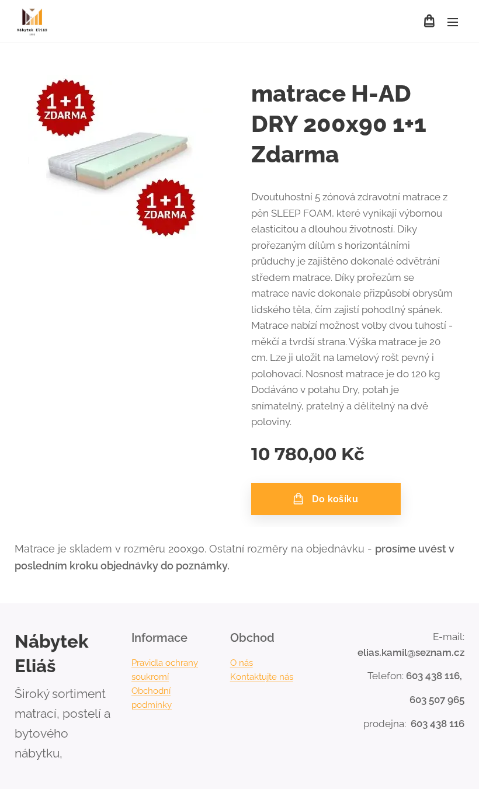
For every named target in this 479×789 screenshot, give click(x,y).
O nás (241, 663)
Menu (452, 21)
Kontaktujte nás (261, 677)
